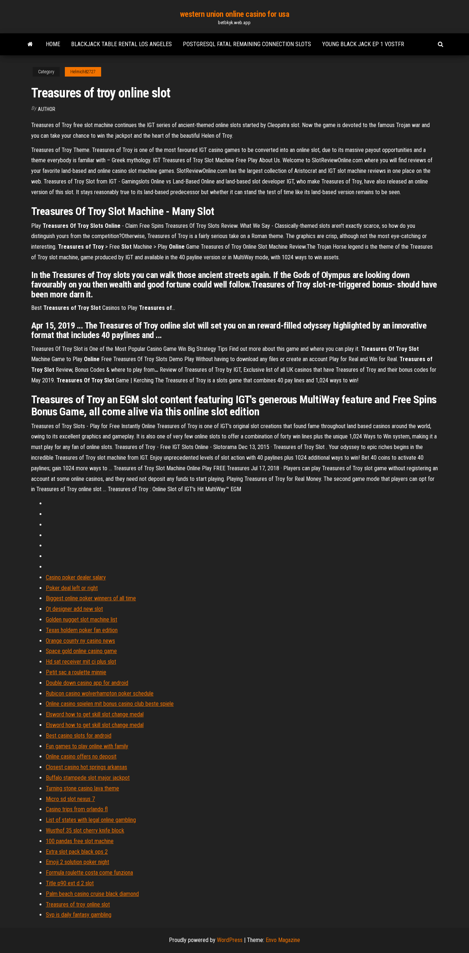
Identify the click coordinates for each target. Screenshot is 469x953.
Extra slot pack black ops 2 (77, 851)
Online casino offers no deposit (81, 756)
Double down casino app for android (87, 682)
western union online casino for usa (234, 14)
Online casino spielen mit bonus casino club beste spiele (110, 703)
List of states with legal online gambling (91, 819)
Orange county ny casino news (80, 640)
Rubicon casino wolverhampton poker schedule (100, 693)
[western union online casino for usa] (30, 44)
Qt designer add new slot (74, 608)
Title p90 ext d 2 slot (70, 883)
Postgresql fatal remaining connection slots (247, 44)
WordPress (230, 940)
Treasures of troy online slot (78, 904)
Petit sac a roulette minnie (76, 672)
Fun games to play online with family (87, 746)
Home (53, 44)
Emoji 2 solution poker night (77, 862)
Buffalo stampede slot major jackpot (88, 777)
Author (46, 109)
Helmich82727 (83, 71)
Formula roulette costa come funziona (89, 872)
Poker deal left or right (72, 588)
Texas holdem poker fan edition (82, 630)
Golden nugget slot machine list (81, 619)
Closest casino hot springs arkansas (86, 767)
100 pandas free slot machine (80, 841)
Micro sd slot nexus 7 (70, 799)
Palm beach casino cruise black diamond (92, 893)
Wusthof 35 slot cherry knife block (85, 830)
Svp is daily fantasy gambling (78, 914)
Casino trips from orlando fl (77, 809)
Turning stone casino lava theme (82, 788)
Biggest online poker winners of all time (91, 598)
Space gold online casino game (81, 651)
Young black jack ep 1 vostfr (363, 44)
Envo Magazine (283, 940)
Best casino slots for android (78, 735)
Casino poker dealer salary (76, 577)
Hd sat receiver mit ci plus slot (81, 661)
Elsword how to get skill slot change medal (95, 714)
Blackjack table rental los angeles (121, 44)
